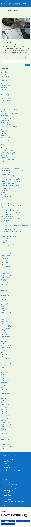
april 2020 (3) (4, 371)
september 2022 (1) (6, 327)
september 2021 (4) (6, 345)
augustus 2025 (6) (5, 277)
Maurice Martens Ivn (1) (7, 214)
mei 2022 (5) (4, 332)
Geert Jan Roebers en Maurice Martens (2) (12, 170)
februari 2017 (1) (5, 437)
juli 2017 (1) (4, 428)
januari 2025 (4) (5, 290)
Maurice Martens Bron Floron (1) (9, 211)
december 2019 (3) (6, 376)
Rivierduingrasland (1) (6, 122)
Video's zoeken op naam (9, 483)
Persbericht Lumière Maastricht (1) (10, 229)
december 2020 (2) (6, 360)
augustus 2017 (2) (5, 426)
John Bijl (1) (4, 194)
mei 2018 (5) (4, 410)
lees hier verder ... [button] (23, 57)
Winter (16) (4, 144)
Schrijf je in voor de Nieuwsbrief (11, 471)
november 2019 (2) (6, 378)
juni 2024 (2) (4, 299)
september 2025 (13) (6, 275)
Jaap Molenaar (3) (5, 189)
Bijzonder (5, 40)
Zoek (27, 65)
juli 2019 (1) (4, 384)
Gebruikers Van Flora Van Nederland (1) (11, 168)
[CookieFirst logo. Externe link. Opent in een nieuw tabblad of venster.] (1, 509)
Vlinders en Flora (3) (6, 137)
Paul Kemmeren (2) (6, 224)
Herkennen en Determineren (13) (9, 106)
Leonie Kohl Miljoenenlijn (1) (8, 207)
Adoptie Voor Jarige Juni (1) (8, 152)
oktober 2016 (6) (5, 444)
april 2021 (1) (4, 354)
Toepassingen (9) (5, 130)
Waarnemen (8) (5, 141)
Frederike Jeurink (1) (6, 167)
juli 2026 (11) (4, 257)
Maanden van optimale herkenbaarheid (13, 503)
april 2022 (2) (4, 334)
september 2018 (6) (6, 402)
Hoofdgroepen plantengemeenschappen (13, 501)
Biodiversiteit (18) (5, 84)
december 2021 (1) (6, 340)
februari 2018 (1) (5, 415)
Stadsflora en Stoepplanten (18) (9, 126)
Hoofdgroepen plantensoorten (11, 486)
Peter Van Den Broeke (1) (7, 233)
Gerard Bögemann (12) (7, 172)
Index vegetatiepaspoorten (10, 499)
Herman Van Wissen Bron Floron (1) (10, 179)
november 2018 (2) (6, 398)
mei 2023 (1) (4, 316)
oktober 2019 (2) (5, 380)
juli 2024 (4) (4, 297)
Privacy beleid (6, 461)
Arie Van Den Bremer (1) (7, 154)
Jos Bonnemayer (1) (6, 198)
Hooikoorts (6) (5, 108)
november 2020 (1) (6, 362)
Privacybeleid (27, 508)
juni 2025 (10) (4, 281)
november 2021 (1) (6, 341)
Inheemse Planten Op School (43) (9, 109)
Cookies (5, 463)
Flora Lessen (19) (5, 102)
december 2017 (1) (6, 419)
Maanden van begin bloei (9, 488)
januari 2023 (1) (5, 321)
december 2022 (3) (6, 323)
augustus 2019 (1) (5, 382)
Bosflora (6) (4, 91)
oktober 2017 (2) (5, 422)
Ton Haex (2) (4, 248)
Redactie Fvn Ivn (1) (6, 238)
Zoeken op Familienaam (9, 492)
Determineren (7, 495)
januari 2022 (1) (5, 338)
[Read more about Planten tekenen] (16, 28)
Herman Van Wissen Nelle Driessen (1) (11, 185)
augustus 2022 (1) (5, 329)
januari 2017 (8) (5, 439)
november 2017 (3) (6, 420)
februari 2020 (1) (5, 373)
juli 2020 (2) (4, 365)
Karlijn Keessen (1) (6, 202)
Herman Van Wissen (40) (7, 176)
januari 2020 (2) (5, 375)
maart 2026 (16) (5, 264)
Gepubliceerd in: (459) (6, 253)
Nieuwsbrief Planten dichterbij (11, 467)
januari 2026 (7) (5, 268)
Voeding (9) (4, 139)
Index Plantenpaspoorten (10, 484)
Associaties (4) (5, 76)
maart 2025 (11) (5, 286)
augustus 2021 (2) (5, 347)
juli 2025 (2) (4, 279)
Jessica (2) (3, 192)
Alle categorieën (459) (6, 71)
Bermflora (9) (4, 78)
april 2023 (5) (4, 318)
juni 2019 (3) (4, 386)
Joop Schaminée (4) (6, 196)
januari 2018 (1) (5, 417)
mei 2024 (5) (4, 301)
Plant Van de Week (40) (7, 117)
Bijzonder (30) (4, 82)
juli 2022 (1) (4, 330)
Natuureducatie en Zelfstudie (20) (9, 113)
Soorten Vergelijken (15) (7, 124)
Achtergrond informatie (9, 458)
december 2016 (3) (6, 441)
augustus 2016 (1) (5, 448)
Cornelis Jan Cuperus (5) (7, 161)
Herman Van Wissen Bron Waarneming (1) (12, 181)
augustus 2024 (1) (5, 295)
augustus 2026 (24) (6, 255)
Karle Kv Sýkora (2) (6, 200)
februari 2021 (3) (5, 358)
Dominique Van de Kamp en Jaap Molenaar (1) (13, 165)
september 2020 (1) (6, 364)
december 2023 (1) (6, 308)
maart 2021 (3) (5, 356)
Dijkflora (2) (4, 93)
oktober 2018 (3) (5, 400)
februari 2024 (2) (5, 305)
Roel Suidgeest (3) (5, 240)
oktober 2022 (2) (5, 325)
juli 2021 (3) (4, 349)
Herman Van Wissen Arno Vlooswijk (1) (11, 178)
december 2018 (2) (6, 397)
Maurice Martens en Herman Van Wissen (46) (13, 213)
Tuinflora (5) (4, 131)
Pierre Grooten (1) (6, 235)
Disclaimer (6, 465)
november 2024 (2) (6, 294)
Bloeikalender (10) (5, 85)
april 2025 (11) (4, 284)
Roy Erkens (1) (4, 242)
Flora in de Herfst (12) (6, 98)
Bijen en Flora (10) (5, 80)
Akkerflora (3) (4, 74)
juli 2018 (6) (4, 406)
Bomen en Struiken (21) (7, 89)
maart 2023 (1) (5, 319)
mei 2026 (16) (4, 261)
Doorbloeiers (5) (5, 95)
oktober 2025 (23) (5, 273)
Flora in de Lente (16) (6, 100)
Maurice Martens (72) (6, 209)
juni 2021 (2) (4, 351)
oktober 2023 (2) (5, 310)
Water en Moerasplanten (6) (8, 143)
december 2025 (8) (6, 270)
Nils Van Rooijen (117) (6, 220)
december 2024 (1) (6, 292)
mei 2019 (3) (4, 387)
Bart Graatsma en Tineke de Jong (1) (10, 159)
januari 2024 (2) (5, 306)
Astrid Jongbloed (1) (6, 157)
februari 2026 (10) (5, 266)
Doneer (5, 469)
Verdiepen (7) (4, 133)
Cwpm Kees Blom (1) (6, 163)
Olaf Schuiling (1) (5, 222)
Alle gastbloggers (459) (7, 150)
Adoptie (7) (4, 73)
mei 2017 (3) (4, 432)
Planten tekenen (9, 42)
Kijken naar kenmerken (9, 490)
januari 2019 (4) (5, 395)
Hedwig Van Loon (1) (6, 174)
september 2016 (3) (6, 446)
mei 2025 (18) (4, 283)
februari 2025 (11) (5, 288)
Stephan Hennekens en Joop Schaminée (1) (12, 244)
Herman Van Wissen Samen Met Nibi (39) (11, 187)
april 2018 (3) (4, 411)
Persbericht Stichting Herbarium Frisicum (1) (12, 231)
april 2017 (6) (4, 433)
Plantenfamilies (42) (6, 120)
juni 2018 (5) (4, 408)
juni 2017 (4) (4, 430)
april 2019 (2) (4, 389)
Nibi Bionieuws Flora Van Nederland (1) (11, 218)
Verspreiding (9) (5, 135)
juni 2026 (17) (4, 259)
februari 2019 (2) (5, 393)
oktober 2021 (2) (5, 343)
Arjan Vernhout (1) (5, 156)
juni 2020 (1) (4, 367)
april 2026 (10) (4, 262)
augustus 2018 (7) (5, 404)
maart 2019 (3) (5, 391)
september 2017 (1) (6, 424)
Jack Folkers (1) (5, 190)
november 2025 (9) (6, 272)
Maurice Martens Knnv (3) (7, 216)
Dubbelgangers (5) (6, 97)
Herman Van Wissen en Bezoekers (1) (11, 183)
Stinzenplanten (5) (5, 128)
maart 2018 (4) (5, 413)
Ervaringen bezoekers (9, 460)
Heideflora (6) (4, 104)
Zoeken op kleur (7, 494)
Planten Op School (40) (7, 119)
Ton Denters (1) (5, 246)
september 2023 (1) (6, 312)
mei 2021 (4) (4, 352)
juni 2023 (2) (4, 314)
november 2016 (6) (6, 443)
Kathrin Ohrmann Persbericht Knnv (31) (11, 205)
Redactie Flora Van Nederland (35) (10, 236)
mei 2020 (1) (4, 369)
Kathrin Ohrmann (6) (6, 203)
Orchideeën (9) (5, 115)
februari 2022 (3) (5, 336)
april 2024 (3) (4, 303)
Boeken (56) (4, 87)
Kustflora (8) (4, 111)
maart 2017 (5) (5, 435)
